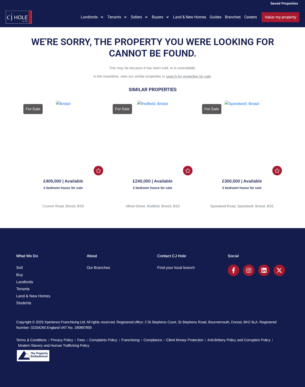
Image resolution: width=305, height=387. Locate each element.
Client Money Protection (184, 340)
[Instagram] (248, 270)
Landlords (89, 17)
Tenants (114, 17)
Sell (19, 268)
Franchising (130, 340)
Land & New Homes (189, 17)
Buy (19, 275)
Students (23, 303)
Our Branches (98, 268)
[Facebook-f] (233, 270)
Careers (250, 17)
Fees (81, 340)
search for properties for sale (188, 76)
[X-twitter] (279, 270)
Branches (233, 17)
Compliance (152, 340)
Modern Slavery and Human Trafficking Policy (53, 345)
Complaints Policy (103, 340)
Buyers (157, 17)
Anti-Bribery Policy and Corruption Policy (238, 340)
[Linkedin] (264, 270)
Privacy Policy (62, 340)
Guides (215, 17)
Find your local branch (176, 268)
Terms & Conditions (31, 340)
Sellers (136, 17)
